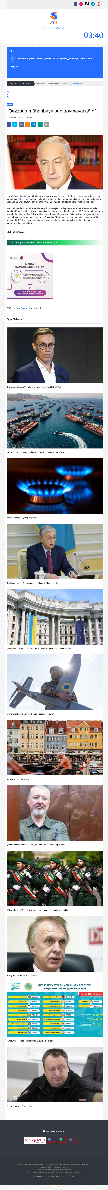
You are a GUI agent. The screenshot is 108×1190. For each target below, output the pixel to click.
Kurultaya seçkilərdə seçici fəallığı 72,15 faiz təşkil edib (30, 1041)
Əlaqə (63, 1176)
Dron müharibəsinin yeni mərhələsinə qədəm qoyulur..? (30, 714)
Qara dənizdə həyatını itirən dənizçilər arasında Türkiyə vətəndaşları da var (39, 648)
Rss (57, 1176)
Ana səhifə (37, 1176)
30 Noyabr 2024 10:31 (16, 118)
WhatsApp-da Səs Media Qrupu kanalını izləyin (33, 242)
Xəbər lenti (20, 59)
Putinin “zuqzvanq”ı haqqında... (20, 1106)
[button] (99, 74)
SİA (21, 199)
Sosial (56, 59)
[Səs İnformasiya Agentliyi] (54, 18)
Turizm (39, 59)
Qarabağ (47, 59)
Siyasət (30, 59)
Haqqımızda (49, 1176)
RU (8, 94)
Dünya (75, 59)
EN (8, 97)
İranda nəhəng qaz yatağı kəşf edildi (22, 518)
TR (8, 100)
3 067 (31, 118)
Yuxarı (70, 1176)
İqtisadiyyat (65, 59)
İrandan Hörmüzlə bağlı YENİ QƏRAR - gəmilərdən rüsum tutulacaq (36, 452)
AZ (11, 51)
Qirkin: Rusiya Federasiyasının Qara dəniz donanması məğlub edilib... (37, 844)
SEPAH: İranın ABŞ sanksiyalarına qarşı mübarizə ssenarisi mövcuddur (37, 910)
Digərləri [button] (15, 66)
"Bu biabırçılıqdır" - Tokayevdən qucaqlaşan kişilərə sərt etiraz (33, 583)
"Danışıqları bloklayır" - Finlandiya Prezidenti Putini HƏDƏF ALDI (34, 387)
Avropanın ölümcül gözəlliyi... (19, 779)
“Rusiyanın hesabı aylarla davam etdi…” (24, 975)
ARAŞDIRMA (86, 59)
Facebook (25, 308)
